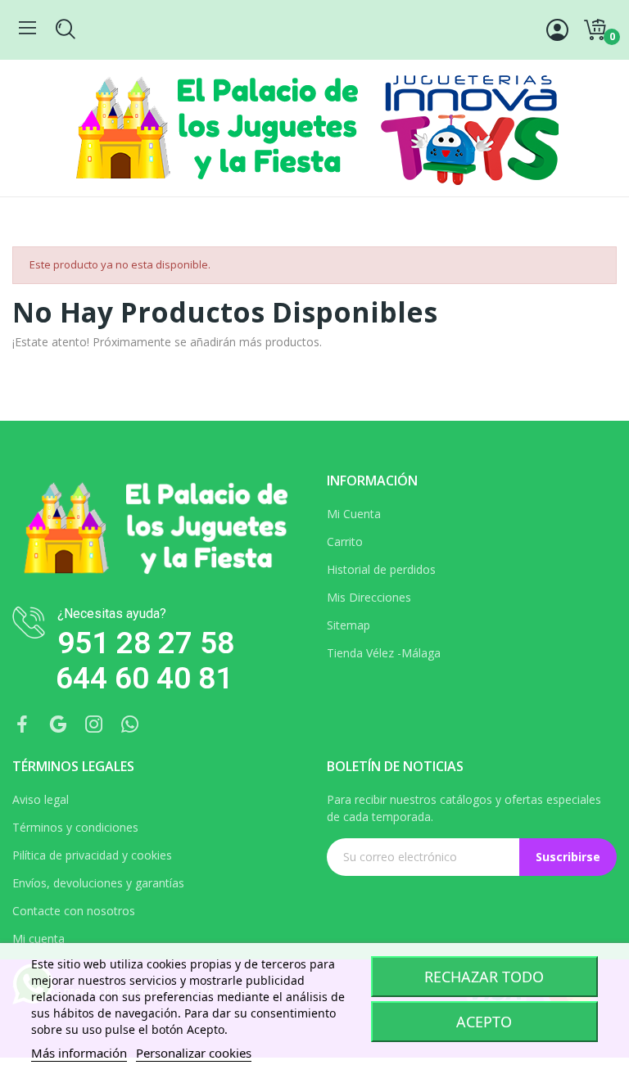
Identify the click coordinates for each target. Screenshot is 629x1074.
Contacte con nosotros (73, 910)
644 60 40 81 (144, 678)
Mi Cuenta (354, 513)
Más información (79, 1053)
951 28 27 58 (145, 643)
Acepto (484, 1021)
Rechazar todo (484, 976)
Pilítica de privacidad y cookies (92, 855)
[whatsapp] (130, 725)
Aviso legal (40, 799)
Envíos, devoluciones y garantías (98, 883)
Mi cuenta (38, 938)
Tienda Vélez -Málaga (384, 653)
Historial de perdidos (381, 569)
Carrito (345, 541)
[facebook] (22, 725)
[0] (594, 30)
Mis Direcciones (369, 597)
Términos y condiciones (75, 827)
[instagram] (94, 725)
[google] (58, 725)
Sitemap (348, 625)
